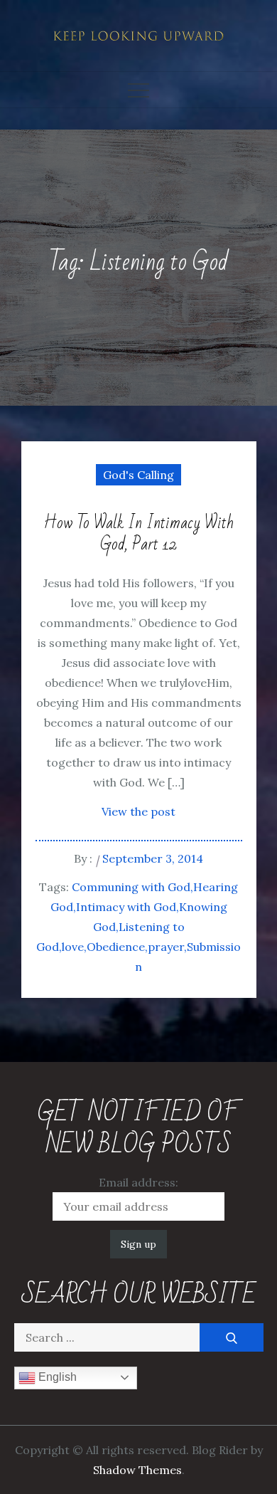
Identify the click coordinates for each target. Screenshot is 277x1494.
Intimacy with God (126, 907)
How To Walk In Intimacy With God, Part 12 (138, 534)
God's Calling (138, 475)
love (73, 947)
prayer (166, 947)
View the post (138, 811)
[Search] (232, 1337)
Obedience (116, 947)
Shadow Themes (137, 1470)
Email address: (138, 1182)
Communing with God (131, 887)
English (56, 1377)
